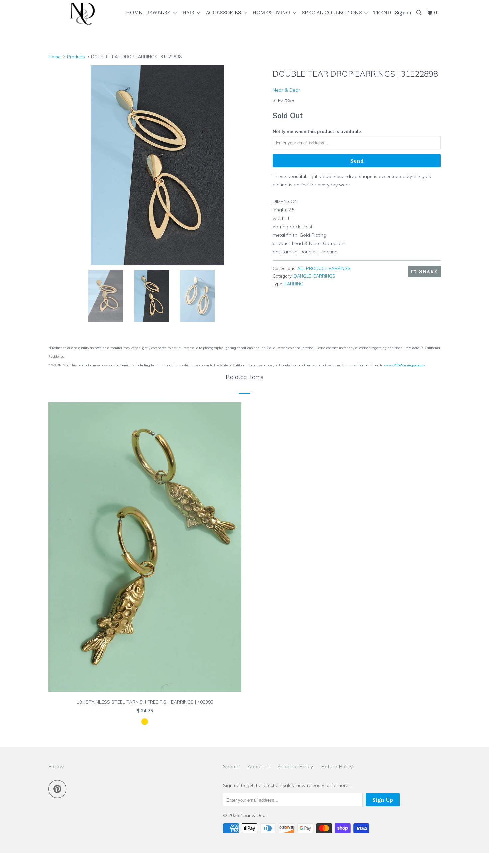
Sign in (403, 12)
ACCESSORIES (225, 12)
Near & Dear (286, 90)
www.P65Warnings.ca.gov (404, 365)
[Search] (419, 13)
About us (258, 766)
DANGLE (302, 276)
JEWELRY (160, 12)
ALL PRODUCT (312, 268)
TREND (382, 12)
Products (76, 56)
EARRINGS (340, 268)
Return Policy (337, 766)
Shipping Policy (295, 766)
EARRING (293, 283)
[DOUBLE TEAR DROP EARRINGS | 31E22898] (157, 165)
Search (231, 766)
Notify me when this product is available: (317, 131)
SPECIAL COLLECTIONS (333, 12)
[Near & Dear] (82, 14)
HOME (134, 12)
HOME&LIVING (272, 12)
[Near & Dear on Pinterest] (59, 789)
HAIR (189, 12)
